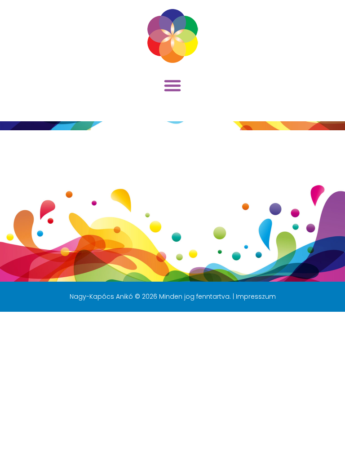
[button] (172, 85)
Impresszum (256, 296)
